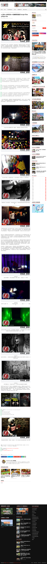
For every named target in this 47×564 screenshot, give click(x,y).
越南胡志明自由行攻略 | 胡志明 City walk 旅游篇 (25, 527)
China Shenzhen (34, 509)
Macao (33, 514)
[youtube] (35, 35)
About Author (5, 0)
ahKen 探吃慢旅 (4, 18)
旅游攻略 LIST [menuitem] (20, 9)
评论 (34, 23)
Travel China (33, 521)
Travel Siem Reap (34, 527)
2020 (39, 186)
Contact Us (39, 562)
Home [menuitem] (2, 9)
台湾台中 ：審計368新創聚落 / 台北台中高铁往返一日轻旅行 (25, 523)
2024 (39, 180)
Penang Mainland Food (35, 518)
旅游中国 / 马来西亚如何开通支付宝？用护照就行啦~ (41, 164)
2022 (39, 183)
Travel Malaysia (34, 524)
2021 (39, 185)
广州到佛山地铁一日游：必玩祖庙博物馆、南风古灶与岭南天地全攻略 (41, 171)
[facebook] (44, 1)
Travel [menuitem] (15, 9)
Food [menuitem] (4, 9)
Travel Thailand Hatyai (35, 533)
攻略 (33, 539)
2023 (39, 182)
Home (1, 0)
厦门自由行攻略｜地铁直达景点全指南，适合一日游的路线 (25, 531)
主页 (1, 12)
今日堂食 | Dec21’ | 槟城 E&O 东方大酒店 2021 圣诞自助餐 (25, 476)
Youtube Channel (10, 0)
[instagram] (45, 1)
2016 (39, 192)
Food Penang (34, 512)
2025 (39, 179)
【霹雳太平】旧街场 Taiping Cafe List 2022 (40, 167)
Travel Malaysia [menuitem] (9, 9)
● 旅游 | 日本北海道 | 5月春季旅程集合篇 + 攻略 (41, 150)
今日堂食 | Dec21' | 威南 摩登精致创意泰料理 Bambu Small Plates (15, 476)
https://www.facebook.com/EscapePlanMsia (12, 448)
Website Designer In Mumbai (17, 562)
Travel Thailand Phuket (35, 536)
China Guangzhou (34, 508)
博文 (34, 22)
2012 (39, 198)
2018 (39, 189)
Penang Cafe (34, 515)
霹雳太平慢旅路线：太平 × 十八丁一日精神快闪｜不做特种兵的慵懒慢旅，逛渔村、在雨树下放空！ (25, 554)
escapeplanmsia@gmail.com (8, 450)
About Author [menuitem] (25, 9)
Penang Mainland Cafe (35, 517)
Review (3, 12)
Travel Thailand (34, 530)
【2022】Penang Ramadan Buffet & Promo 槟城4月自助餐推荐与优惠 (5, 476)
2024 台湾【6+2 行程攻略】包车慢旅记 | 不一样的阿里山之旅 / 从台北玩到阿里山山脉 (39, 53)
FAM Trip (33, 511)
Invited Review (5, 454)
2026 (39, 177)
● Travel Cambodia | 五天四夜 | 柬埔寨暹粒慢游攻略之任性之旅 (41, 157)
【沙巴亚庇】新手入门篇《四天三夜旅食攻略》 (25, 558)
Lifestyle (9, 454)
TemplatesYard (8, 562)
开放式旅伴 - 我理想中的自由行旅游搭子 (25, 519)
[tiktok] (42, 35)
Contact (14, 0)
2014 (39, 195)
